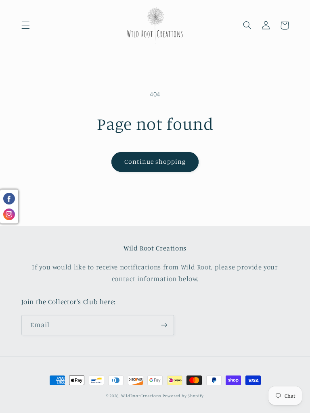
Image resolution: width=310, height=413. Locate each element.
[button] (25, 25)
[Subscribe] (164, 325)
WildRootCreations (141, 395)
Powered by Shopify (183, 395)
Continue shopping (155, 161)
